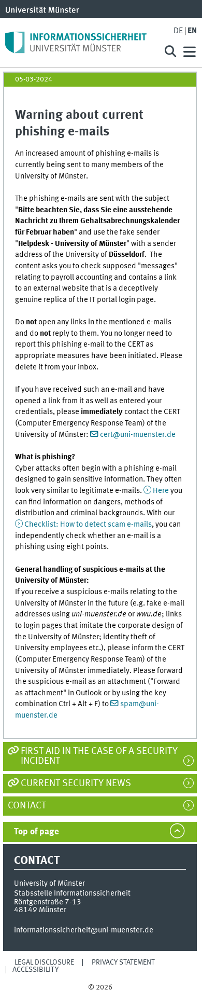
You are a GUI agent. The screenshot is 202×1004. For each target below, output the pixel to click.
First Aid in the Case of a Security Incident (99, 756)
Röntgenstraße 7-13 (47, 902)
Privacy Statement (123, 962)
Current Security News (76, 783)
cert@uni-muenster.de (138, 435)
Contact (32, 805)
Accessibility (35, 969)
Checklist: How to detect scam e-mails (88, 524)
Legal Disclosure (44, 962)
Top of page (36, 832)
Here (161, 491)
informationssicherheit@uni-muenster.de (83, 930)
